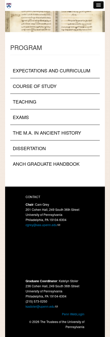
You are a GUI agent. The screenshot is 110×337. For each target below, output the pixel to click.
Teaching (24, 101)
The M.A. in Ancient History (47, 132)
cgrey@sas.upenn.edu (41, 225)
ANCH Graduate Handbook (46, 163)
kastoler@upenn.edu (40, 306)
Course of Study (35, 86)
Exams (21, 117)
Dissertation (29, 148)
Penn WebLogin (73, 314)
